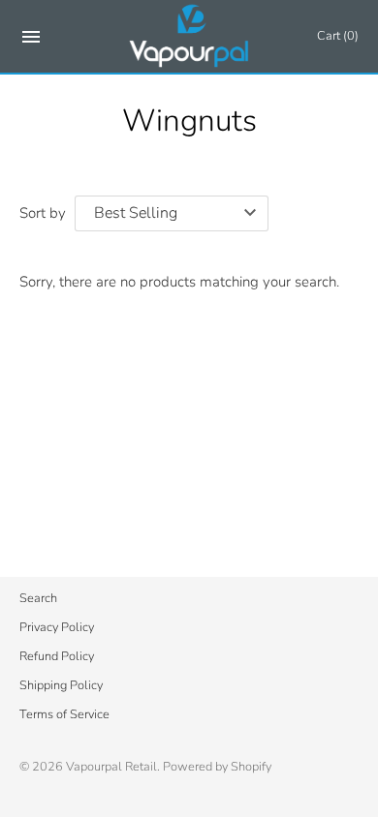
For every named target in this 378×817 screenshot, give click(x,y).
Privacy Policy (56, 627)
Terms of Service (64, 714)
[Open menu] (31, 40)
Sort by (42, 213)
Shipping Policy (61, 685)
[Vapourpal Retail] (189, 36)
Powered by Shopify (217, 766)
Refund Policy (56, 656)
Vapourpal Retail (111, 766)
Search (38, 598)
